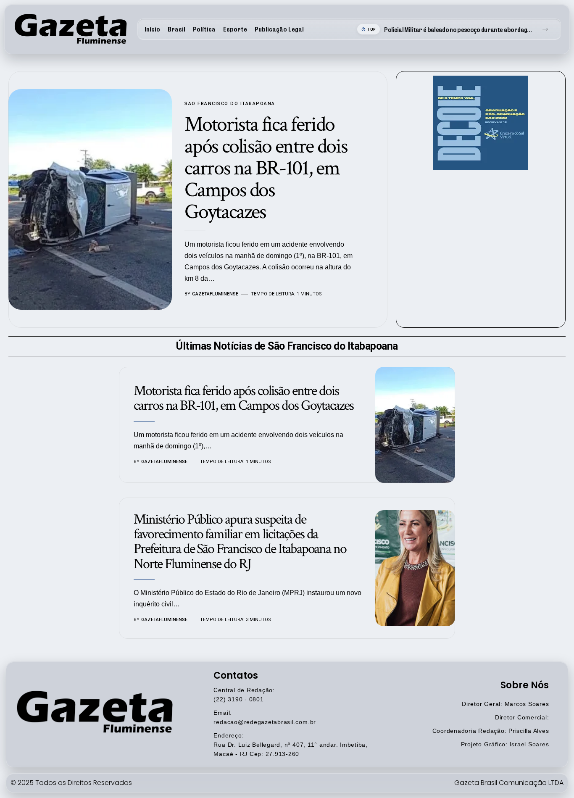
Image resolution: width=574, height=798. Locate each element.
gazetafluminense (215, 294)
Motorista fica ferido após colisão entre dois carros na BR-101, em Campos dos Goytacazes (265, 168)
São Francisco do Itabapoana (229, 103)
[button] (545, 29)
